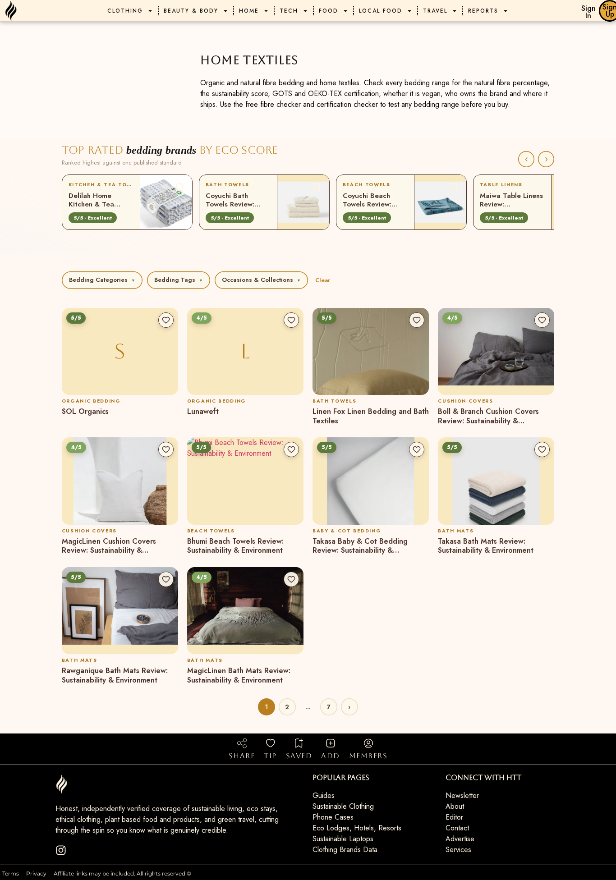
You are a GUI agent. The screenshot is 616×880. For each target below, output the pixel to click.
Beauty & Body (191, 11)
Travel (435, 11)
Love (179, 188)
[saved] (299, 743)
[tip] (271, 743)
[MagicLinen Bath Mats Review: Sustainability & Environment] (245, 611)
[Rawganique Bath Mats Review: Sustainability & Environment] (120, 611)
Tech (289, 11)
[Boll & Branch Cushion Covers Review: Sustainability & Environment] (496, 351)
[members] (368, 743)
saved (299, 756)
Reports (483, 11)
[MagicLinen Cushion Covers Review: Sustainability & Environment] (120, 481)
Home (249, 11)
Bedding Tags (178, 279)
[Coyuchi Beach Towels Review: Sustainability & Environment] (440, 202)
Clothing (125, 11)
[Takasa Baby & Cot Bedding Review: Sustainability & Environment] (371, 481)
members (368, 756)
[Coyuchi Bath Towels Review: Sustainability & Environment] (303, 202)
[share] (242, 743)
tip (270, 756)
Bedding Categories (102, 279)
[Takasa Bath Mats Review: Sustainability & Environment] (496, 481)
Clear (322, 280)
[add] (331, 743)
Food (328, 11)
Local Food (380, 11)
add (330, 756)
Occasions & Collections (261, 279)
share (242, 756)
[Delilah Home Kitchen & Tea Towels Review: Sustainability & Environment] (166, 202)
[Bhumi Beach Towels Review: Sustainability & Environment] (245, 481)
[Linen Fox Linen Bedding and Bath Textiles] (371, 351)
